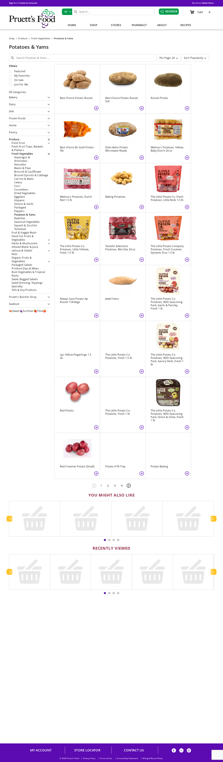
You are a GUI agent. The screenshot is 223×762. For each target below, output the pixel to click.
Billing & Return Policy (153, 758)
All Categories (17, 92)
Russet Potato (159, 98)
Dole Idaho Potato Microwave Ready (116, 149)
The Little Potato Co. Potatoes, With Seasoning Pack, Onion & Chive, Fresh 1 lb (167, 415)
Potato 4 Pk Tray (115, 466)
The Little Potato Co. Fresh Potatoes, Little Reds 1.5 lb (167, 198)
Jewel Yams (112, 298)
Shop (12, 38)
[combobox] (67, 11)
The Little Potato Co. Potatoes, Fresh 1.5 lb (118, 356)
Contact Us (134, 750)
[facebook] (174, 751)
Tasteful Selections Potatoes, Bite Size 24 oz (120, 247)
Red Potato (67, 410)
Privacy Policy (89, 758)
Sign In (12, 2)
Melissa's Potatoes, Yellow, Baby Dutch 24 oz (167, 149)
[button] (47, 97)
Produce (22, 38)
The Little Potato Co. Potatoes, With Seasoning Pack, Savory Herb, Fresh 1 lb (167, 359)
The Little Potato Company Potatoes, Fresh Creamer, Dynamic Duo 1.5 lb (167, 249)
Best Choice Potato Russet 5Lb (121, 99)
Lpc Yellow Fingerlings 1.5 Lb (75, 356)
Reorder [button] (171, 11)
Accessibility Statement (127, 758)
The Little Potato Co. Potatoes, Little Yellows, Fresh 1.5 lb (74, 249)
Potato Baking (159, 466)
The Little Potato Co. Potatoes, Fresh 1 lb (117, 412)
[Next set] (128, 485)
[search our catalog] (75, 11)
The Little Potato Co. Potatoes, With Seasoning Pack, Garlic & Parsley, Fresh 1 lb (167, 303)
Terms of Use (106, 758)
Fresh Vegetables (40, 38)
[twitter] (181, 751)
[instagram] (189, 751)
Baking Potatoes (115, 196)
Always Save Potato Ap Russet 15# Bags (74, 300)
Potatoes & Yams (63, 38)
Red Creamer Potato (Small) (77, 466)
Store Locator (87, 750)
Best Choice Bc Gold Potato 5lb (77, 149)
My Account (41, 750)
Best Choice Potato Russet (76, 98)
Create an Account (28, 2)
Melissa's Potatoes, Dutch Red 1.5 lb (76, 198)
